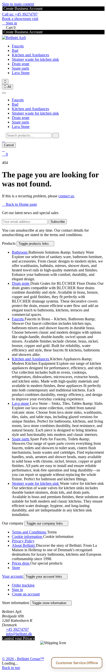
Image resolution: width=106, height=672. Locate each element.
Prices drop (21, 563)
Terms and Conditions (29, 532)
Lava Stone (21, 73)
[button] (3, 140)
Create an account (26, 594)
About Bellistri (24, 545)
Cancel (9, 145)
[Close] (4, 93)
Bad (15, 50)
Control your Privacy (18, 638)
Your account (13, 576)
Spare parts (20, 68)
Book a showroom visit (20, 19)
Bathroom (20, 252)
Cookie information (27, 536)
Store (16, 568)
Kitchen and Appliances (30, 55)
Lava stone (21, 403)
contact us (66, 196)
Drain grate (20, 64)
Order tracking (23, 585)
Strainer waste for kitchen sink (35, 59)
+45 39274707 (17, 629)
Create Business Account (22, 8)
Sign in (17, 590)
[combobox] (29, 135)
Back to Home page (19, 204)
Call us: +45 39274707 (20, 14)
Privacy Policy (23, 541)
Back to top (11, 668)
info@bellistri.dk (19, 634)
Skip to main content (18, 4)
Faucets (18, 46)
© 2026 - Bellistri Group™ (23, 659)
